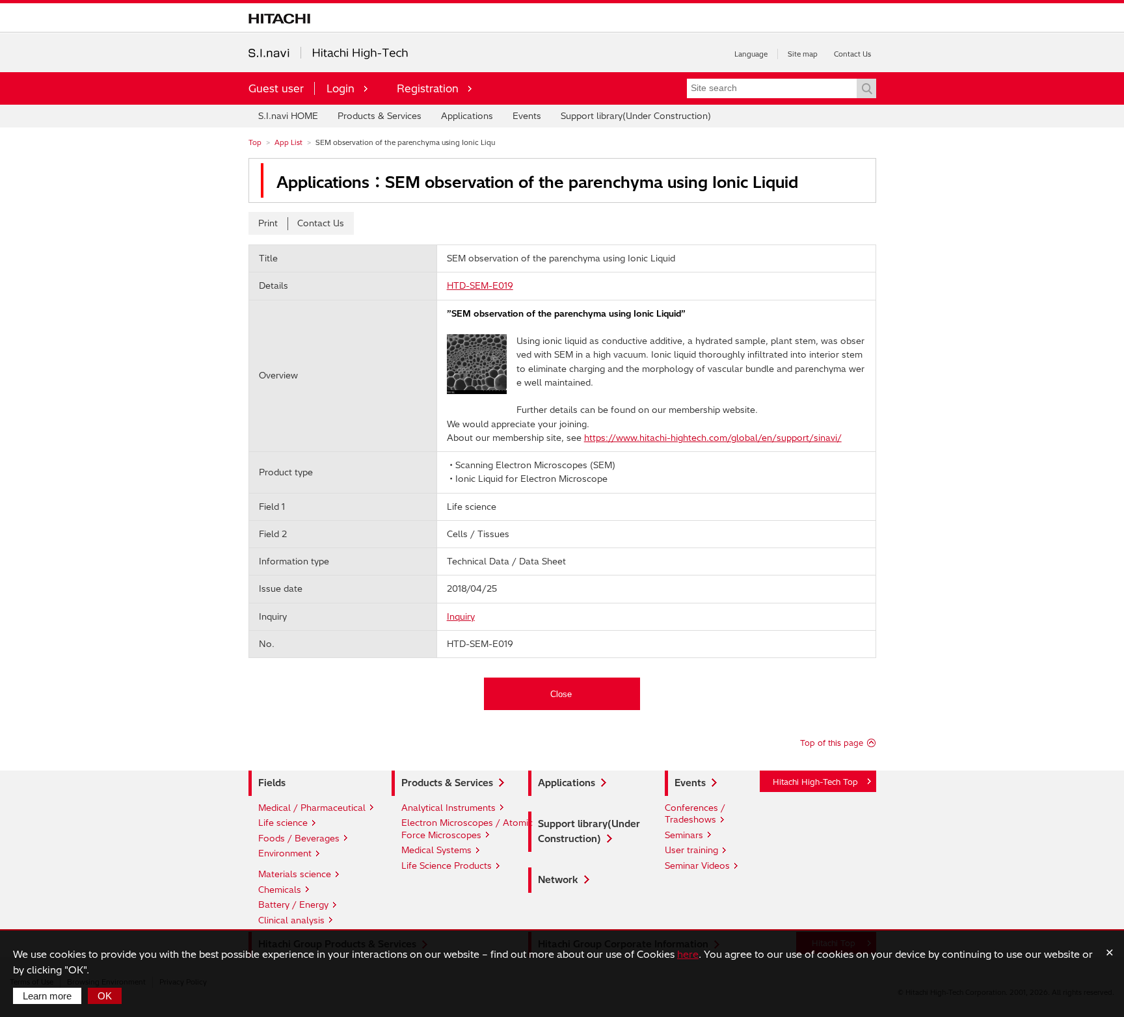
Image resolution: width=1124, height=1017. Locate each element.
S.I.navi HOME (288, 116)
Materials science (294, 874)
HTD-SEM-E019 (480, 285)
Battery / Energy (293, 904)
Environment (285, 853)
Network (558, 880)
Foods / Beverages (299, 838)
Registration (428, 88)
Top (254, 142)
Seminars (684, 835)
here (688, 954)
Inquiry (461, 616)
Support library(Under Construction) (636, 116)
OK (105, 995)
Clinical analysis (291, 920)
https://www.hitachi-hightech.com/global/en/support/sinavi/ (713, 437)
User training (691, 850)
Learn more (47, 995)
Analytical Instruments (448, 807)
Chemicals (279, 889)
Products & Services (379, 116)
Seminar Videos (697, 865)
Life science (283, 822)
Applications (467, 116)
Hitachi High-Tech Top (815, 782)
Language (751, 54)
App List (288, 142)
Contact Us (852, 54)
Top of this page (831, 743)
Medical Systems (436, 850)
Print (268, 223)
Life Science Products (446, 865)
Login (341, 88)
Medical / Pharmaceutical (312, 807)
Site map (803, 54)
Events (527, 116)
